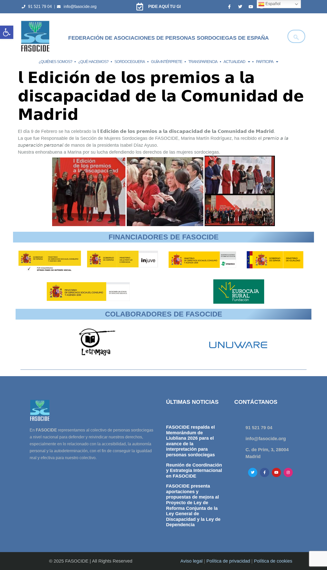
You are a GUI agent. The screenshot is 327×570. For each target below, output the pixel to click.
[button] (6, 32)
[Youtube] (251, 7)
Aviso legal (191, 561)
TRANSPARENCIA (202, 61)
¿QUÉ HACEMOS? (93, 61)
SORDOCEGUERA (129, 61)
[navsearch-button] (296, 36)
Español (272, 4)
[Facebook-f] (264, 472)
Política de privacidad (228, 561)
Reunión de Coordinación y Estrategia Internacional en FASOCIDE (194, 470)
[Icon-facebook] (229, 7)
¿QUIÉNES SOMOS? (55, 61)
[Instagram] (288, 472)
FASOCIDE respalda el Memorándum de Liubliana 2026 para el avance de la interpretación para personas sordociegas (190, 441)
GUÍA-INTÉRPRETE (166, 61)
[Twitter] (240, 7)
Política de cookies (273, 561)
